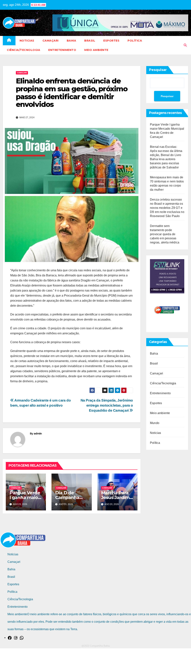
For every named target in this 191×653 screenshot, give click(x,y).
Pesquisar (158, 70)
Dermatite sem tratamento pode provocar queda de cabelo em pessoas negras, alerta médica (164, 234)
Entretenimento (62, 50)
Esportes (111, 40)
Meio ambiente (96, 50)
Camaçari (51, 40)
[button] (185, 45)
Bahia (71, 40)
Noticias (27, 40)
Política (135, 40)
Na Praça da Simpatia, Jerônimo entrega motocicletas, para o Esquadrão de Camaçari (107, 405)
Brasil (89, 40)
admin (38, 433)
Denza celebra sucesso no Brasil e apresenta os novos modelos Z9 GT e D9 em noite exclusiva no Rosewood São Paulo (167, 208)
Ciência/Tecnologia (23, 50)
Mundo (154, 423)
